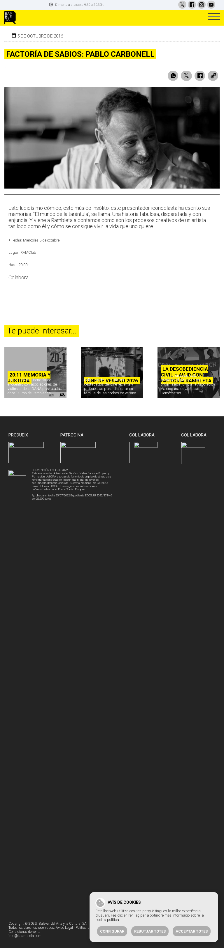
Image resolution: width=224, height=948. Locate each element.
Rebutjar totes (150, 931)
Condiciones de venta (24, 932)
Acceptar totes (192, 931)
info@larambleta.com (24, 936)
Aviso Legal (64, 928)
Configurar (112, 931)
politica (113, 919)
